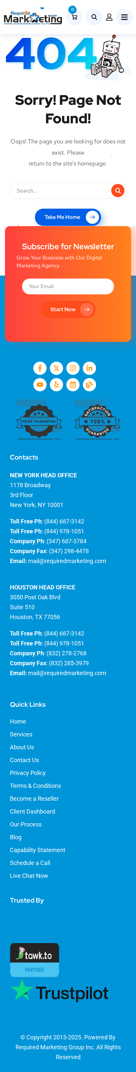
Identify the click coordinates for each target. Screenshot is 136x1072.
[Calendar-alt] (73, 384)
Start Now (63, 309)
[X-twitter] (56, 368)
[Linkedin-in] (89, 368)
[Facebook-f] (40, 368)
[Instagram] (73, 368)
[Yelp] (56, 384)
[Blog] (89, 384)
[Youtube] (40, 384)
